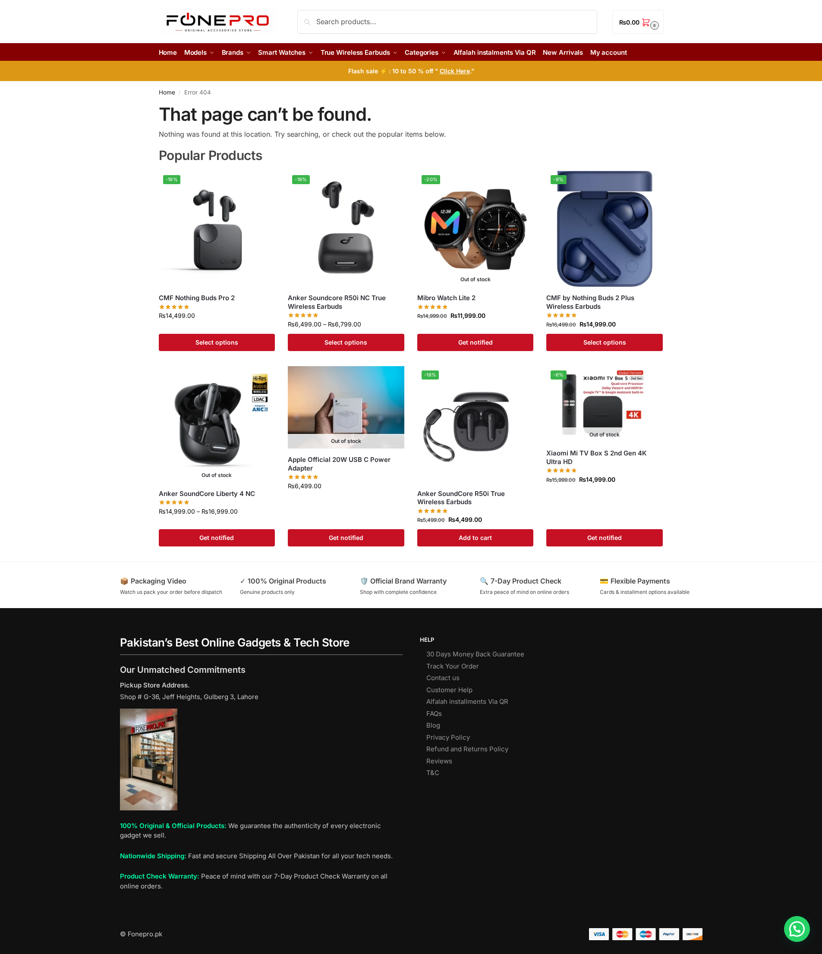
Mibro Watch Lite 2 (446, 298)
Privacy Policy (448, 737)
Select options (216, 342)
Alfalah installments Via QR (467, 701)
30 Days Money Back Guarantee (475, 654)
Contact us (443, 678)
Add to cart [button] (475, 537)
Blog (433, 725)
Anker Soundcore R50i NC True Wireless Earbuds (337, 302)
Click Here (455, 71)
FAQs (434, 713)
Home (167, 92)
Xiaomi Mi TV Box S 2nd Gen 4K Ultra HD (596, 457)
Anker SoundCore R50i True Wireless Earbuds (461, 498)
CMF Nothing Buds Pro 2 (197, 298)
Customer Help (449, 690)
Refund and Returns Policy (467, 749)
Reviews (439, 761)
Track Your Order (452, 666)
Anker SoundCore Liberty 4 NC (207, 494)
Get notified (475, 342)
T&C (432, 773)
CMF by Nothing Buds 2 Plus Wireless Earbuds (590, 302)
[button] (637, 22)
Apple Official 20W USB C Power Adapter (339, 463)
